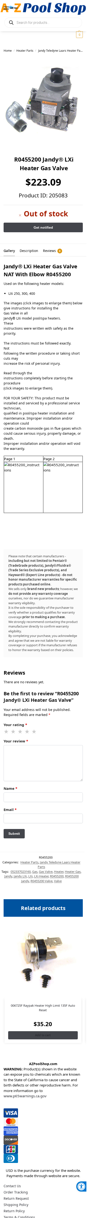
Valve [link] (58, 881)
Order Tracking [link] (16, 1192)
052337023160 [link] (21, 871)
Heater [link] (58, 871)
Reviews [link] (51, 250)
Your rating (15, 724)
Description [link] (29, 250)
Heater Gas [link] (73, 871)
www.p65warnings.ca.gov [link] (25, 1095)
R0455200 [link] (57, 876)
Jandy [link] (8, 876)
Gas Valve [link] (46, 871)
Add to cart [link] (43, 1035)
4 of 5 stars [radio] (27, 732)
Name (10, 788)
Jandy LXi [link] (20, 876)
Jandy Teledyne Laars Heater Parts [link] (61, 51)
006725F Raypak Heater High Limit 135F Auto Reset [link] (43, 1007)
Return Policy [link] (14, 1211)
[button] (79, 34)
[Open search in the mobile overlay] (43, 22)
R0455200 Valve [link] (41, 881)
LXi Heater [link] (41, 876)
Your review (16, 741)
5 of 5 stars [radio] (34, 732)
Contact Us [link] (12, 1186)
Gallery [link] (9, 250)
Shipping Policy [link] (16, 1204)
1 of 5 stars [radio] (6, 732)
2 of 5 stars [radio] (13, 732)
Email (10, 809)
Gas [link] (34, 871)
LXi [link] (30, 876)
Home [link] (8, 51)
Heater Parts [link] (24, 51)
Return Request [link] (16, 1198)
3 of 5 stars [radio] (20, 732)
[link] (81, 1186)
